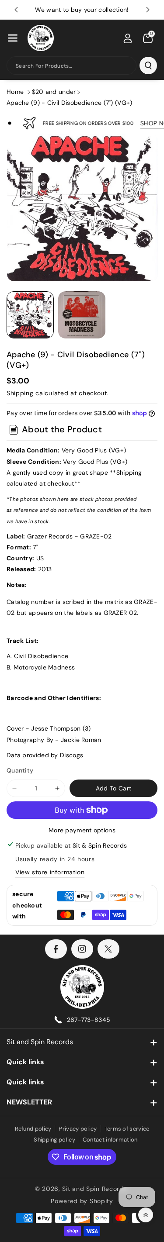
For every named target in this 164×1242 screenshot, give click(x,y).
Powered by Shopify (82, 1201)
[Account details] (127, 38)
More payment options (82, 830)
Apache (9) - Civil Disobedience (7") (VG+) (70, 103)
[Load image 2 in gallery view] (81, 314)
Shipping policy (54, 1139)
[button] (12, 38)
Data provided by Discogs (45, 755)
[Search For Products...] (148, 65)
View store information (49, 872)
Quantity (20, 770)
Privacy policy (78, 1128)
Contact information (110, 1139)
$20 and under (54, 92)
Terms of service (127, 1128)
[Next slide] (147, 9)
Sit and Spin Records (40, 1041)
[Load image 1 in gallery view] (30, 314)
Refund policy (33, 1128)
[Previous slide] (16, 9)
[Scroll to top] (145, 1215)
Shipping (20, 393)
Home (15, 92)
